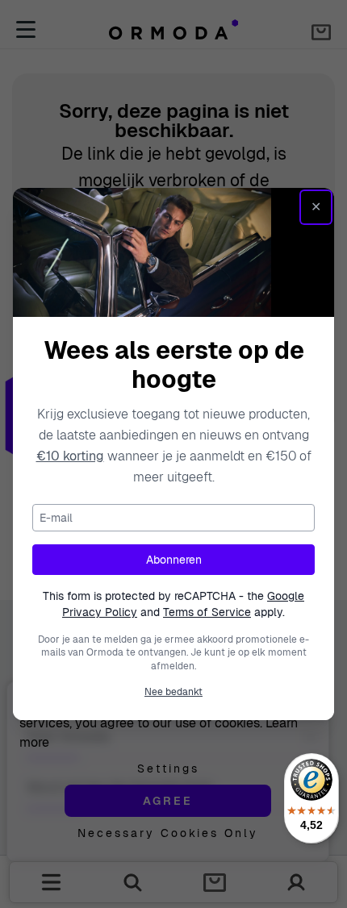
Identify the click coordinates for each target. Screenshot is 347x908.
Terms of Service (207, 612)
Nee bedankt (173, 691)
